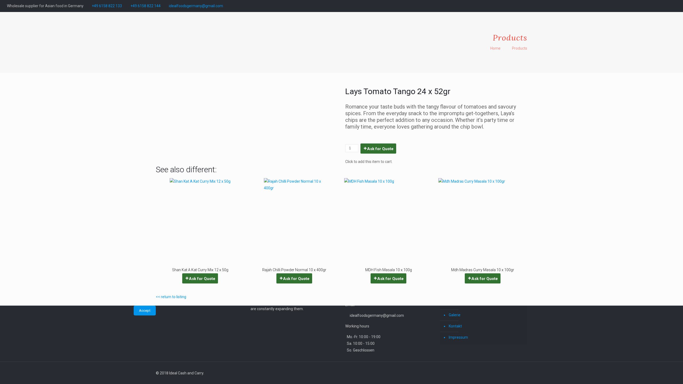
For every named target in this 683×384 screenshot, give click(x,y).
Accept (144, 311)
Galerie (454, 315)
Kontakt (455, 326)
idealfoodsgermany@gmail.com (196, 6)
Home (495, 48)
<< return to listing (171, 297)
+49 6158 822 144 (145, 6)
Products (519, 48)
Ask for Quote (380, 148)
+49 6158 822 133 (107, 6)
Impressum (458, 337)
